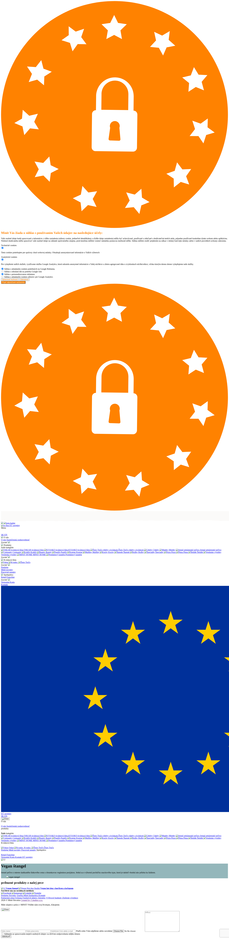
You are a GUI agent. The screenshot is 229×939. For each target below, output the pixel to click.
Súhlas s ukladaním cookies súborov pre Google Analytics (28, 277)
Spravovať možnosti (10, 280)
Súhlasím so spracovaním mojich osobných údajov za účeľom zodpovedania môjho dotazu (42, 934)
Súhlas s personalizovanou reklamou (19, 274)
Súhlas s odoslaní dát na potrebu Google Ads (23, 271)
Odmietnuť (24, 280)
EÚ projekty (14, 525)
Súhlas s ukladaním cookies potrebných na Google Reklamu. (29, 269)
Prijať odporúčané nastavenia (13, 282)
